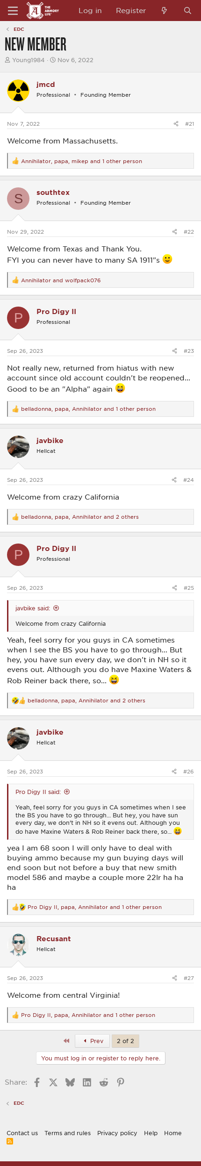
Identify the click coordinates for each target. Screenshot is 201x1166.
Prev (95, 1040)
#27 (189, 978)
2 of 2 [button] (125, 1040)
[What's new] (164, 10)
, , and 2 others (80, 517)
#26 (188, 771)
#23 (189, 351)
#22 (189, 232)
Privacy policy (117, 1133)
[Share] (176, 124)
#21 (189, 124)
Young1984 (28, 60)
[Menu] (13, 10)
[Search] (187, 10)
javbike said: (32, 608)
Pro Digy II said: (38, 791)
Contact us (22, 1133)
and (61, 280)
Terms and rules (67, 1133)
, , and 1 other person (81, 161)
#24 (188, 480)
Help (151, 1133)
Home (173, 1133)
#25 (189, 588)
